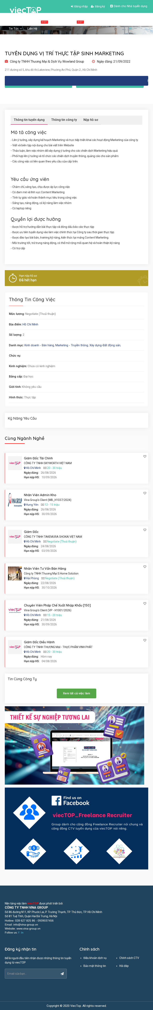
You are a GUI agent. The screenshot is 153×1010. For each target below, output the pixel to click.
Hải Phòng (32, 578)
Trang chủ (15, 21)
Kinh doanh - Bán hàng (39, 345)
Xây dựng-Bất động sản (104, 345)
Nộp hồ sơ (90, 120)
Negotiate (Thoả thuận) (61, 541)
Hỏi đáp (124, 965)
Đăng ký (100, 6)
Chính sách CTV (129, 958)
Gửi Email (76, 81)
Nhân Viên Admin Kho (40, 495)
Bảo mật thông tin (94, 965)
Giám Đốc (31, 532)
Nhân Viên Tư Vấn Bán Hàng (45, 568)
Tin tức (14, 28)
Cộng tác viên (70, 21)
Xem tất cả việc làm (76, 693)
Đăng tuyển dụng (125, 21)
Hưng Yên (32, 504)
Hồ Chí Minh (30, 324)
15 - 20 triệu (54, 615)
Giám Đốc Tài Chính (38, 458)
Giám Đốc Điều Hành (39, 642)
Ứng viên (99, 21)
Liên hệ (32, 28)
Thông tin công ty (64, 120)
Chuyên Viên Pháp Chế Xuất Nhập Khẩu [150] (57, 605)
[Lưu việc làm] (144, 456)
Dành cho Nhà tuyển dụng (130, 6)
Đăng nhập (81, 6)
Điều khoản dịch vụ (95, 958)
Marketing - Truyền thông (71, 345)
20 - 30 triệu (54, 468)
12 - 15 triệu (52, 504)
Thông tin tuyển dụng (29, 120)
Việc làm (37, 21)
